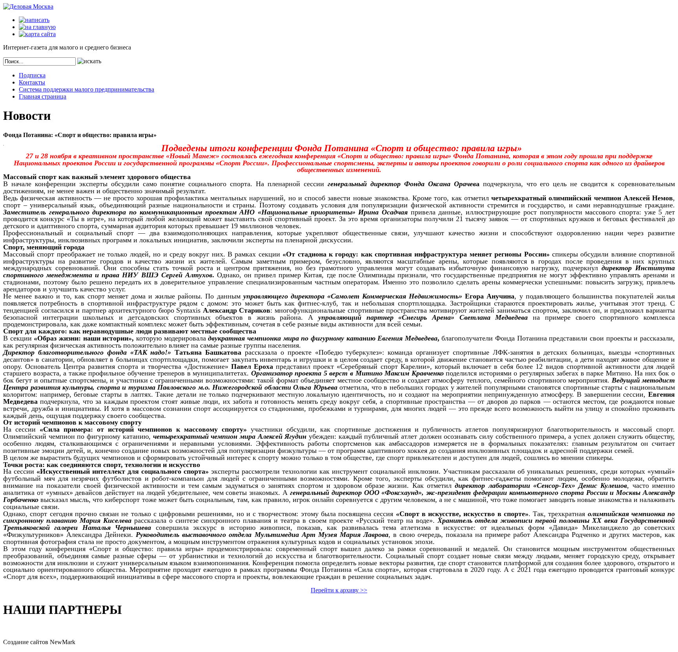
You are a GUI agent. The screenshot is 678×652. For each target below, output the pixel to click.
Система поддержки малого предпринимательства (86, 89)
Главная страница (42, 96)
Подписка (32, 75)
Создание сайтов (25, 642)
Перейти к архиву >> (339, 590)
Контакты (32, 82)
